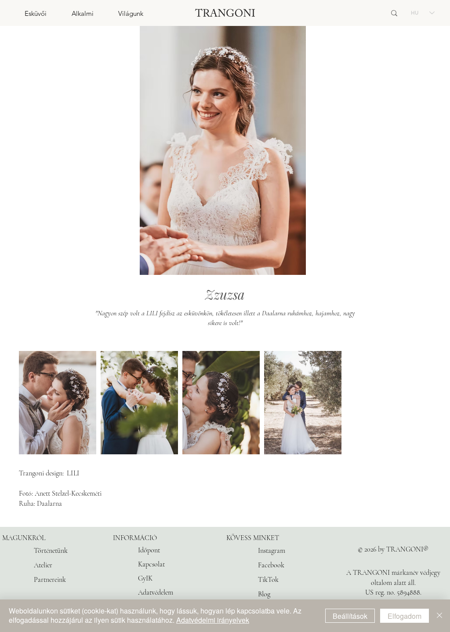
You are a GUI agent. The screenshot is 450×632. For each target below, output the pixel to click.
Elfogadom (404, 616)
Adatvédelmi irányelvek (212, 620)
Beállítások (350, 616)
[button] (23, 13)
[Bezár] (439, 615)
